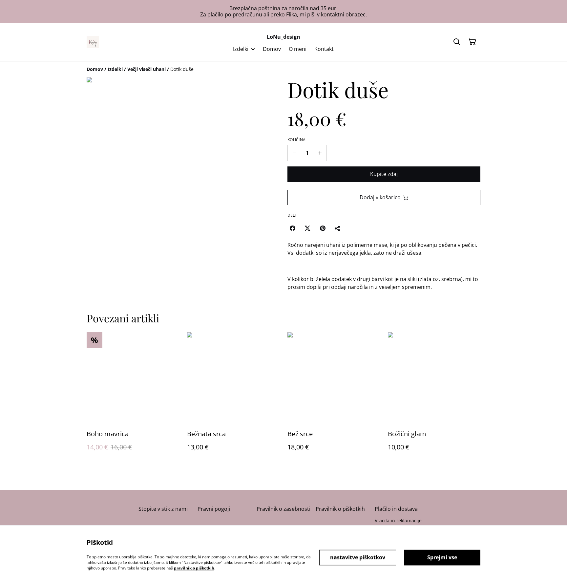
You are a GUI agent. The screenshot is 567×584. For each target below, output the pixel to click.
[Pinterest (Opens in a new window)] (322, 228)
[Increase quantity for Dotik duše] (320, 153)
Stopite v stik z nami (163, 508)
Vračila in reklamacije (398, 520)
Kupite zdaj (384, 174)
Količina (296, 140)
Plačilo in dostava (396, 508)
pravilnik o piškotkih (194, 568)
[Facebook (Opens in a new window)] (292, 228)
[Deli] (338, 228)
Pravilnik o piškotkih (340, 508)
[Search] (457, 42)
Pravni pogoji (214, 508)
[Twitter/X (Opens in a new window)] (307, 228)
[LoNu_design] (93, 42)
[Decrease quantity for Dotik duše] (294, 153)
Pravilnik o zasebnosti (283, 508)
